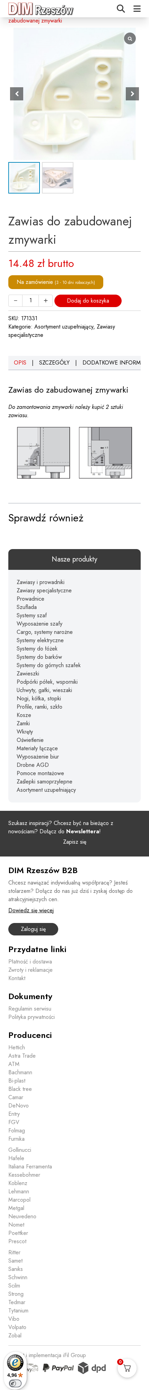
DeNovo (18, 1106)
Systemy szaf (32, 615)
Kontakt (16, 978)
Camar (15, 1097)
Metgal (16, 1208)
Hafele (16, 1158)
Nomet (16, 1225)
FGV (13, 1122)
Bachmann (20, 1072)
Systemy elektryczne (40, 640)
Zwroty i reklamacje (30, 970)
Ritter (14, 1252)
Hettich (16, 1047)
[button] (132, 93)
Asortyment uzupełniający (63, 327)
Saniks (15, 1269)
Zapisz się (74, 842)
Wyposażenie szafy (39, 624)
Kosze (24, 715)
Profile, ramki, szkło (39, 707)
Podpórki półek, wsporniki (47, 682)
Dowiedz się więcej (31, 910)
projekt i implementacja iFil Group (47, 1355)
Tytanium (18, 1311)
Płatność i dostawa (30, 962)
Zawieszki (28, 674)
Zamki (23, 723)
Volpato (17, 1327)
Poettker (18, 1233)
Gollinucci (19, 1150)
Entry (14, 1114)
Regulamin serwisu (29, 1009)
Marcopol (19, 1200)
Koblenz (17, 1183)
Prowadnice (30, 599)
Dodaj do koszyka (88, 301)
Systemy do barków (39, 657)
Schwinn (17, 1277)
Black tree (20, 1089)
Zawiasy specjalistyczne (44, 590)
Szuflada (27, 607)
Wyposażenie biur (38, 757)
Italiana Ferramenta (30, 1167)
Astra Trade (22, 1056)
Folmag (16, 1131)
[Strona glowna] (41, 8)
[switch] (15, 1383)
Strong (16, 1294)
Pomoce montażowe (40, 773)
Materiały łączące (37, 748)
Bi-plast (16, 1081)
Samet (15, 1261)
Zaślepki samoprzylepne (44, 782)
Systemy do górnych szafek (49, 665)
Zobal (14, 1335)
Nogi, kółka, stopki (39, 698)
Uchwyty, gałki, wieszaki (44, 690)
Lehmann (18, 1191)
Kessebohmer (24, 1175)
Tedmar (16, 1302)
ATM (13, 1064)
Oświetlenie (30, 740)
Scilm (14, 1286)
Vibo (13, 1319)
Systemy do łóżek (37, 649)
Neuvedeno (22, 1216)
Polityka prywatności (31, 1017)
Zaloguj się (33, 929)
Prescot (17, 1241)
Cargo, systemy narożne (45, 632)
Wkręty (25, 732)
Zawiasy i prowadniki (40, 582)
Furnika (16, 1139)
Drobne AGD (33, 765)
